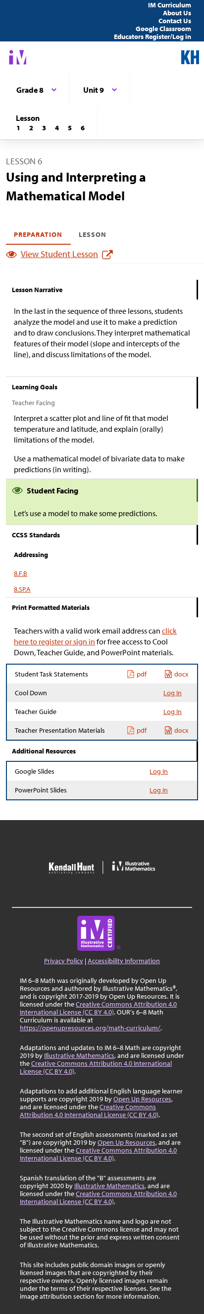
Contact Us (174, 21)
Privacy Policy (63, 960)
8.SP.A (22, 589)
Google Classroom (163, 29)
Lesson (92, 234)
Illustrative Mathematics (79, 1055)
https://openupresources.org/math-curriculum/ (90, 1027)
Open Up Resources (142, 1098)
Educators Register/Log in (152, 36)
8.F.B (20, 573)
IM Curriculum (169, 5)
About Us (177, 13)
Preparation (38, 234)
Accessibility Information (124, 960)
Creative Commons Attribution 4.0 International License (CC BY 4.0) (98, 1008)
